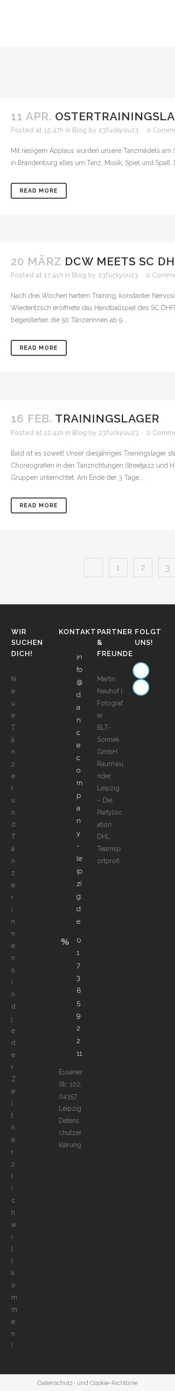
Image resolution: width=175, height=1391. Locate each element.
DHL (103, 836)
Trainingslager (107, 418)
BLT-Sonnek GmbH (108, 739)
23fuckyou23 (118, 130)
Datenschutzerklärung (70, 1133)
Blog (79, 130)
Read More (39, 190)
